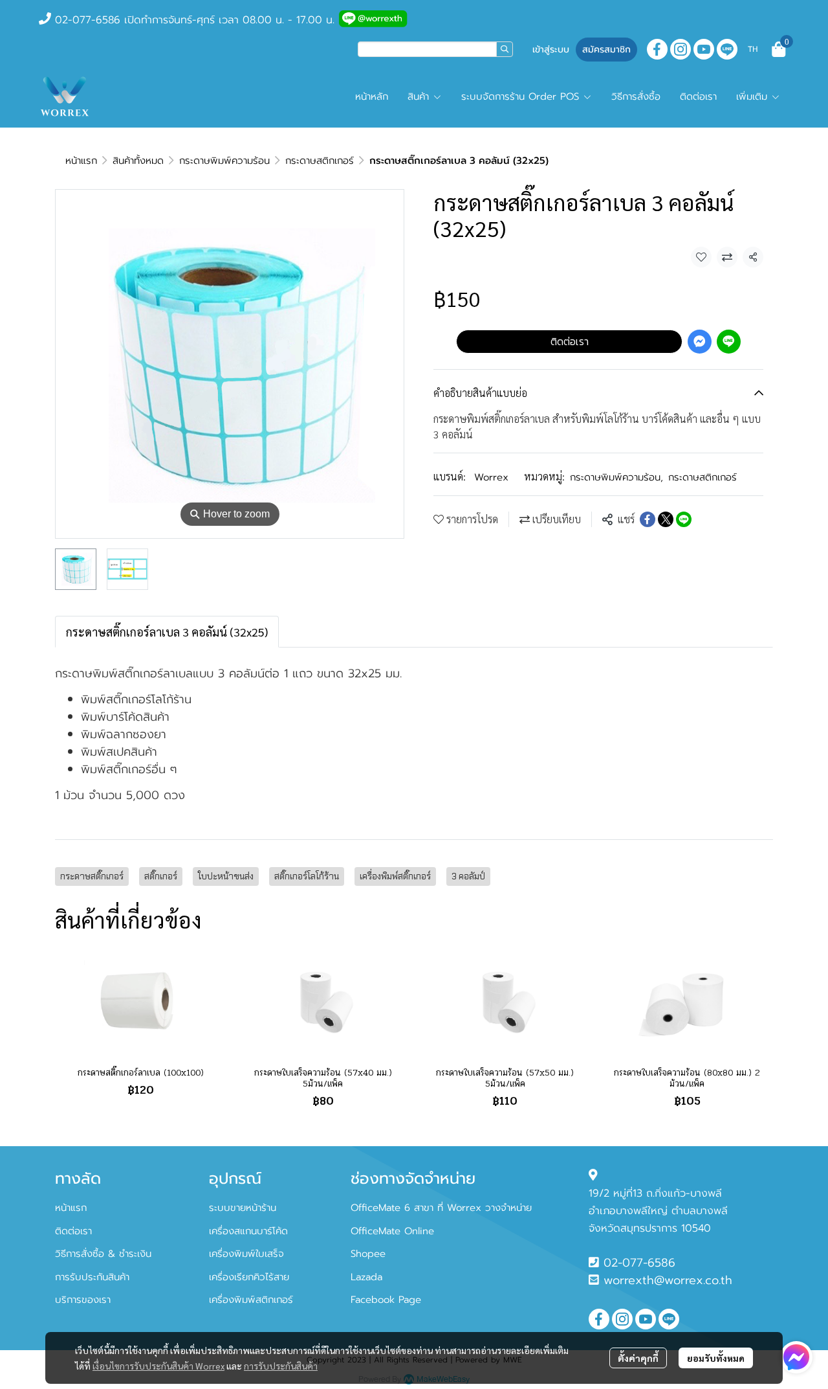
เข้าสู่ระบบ (550, 49)
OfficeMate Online (392, 1231)
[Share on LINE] (684, 519)
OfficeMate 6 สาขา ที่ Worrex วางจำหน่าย (441, 1208)
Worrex (491, 477)
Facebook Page (386, 1300)
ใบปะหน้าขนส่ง (226, 876)
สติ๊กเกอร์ (160, 876)
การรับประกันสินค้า (281, 1366)
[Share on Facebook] (647, 519)
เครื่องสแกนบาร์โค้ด (248, 1231)
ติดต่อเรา (569, 341)
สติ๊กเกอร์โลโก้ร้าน (306, 876)
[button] (435, 49)
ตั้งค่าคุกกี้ (638, 1358)
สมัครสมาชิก (606, 49)
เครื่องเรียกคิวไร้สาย (249, 1277)
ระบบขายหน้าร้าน (242, 1208)
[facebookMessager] (796, 1357)
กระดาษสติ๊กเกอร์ (92, 876)
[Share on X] (665, 519)
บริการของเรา (83, 1300)
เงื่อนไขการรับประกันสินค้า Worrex (158, 1366)
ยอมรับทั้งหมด (716, 1358)
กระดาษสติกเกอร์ (319, 160)
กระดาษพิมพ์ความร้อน (224, 160)
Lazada (366, 1277)
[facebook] (657, 49)
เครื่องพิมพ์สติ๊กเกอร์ (395, 876)
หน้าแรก (81, 160)
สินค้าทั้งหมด (138, 160)
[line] (727, 49)
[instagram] (680, 49)
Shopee (368, 1254)
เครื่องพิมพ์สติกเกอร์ (251, 1300)
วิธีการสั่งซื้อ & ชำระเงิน (103, 1254)
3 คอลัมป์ (468, 876)
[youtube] (703, 49)
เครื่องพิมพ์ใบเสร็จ (246, 1254)
